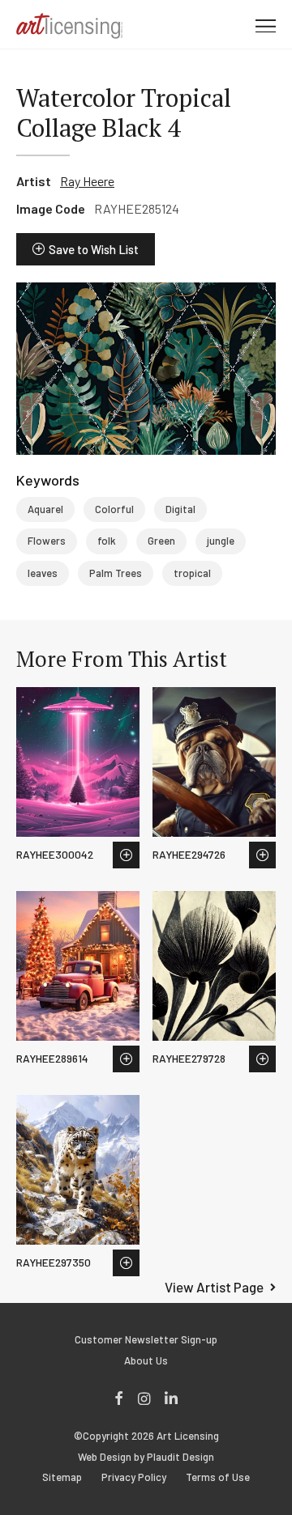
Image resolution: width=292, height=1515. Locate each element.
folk (106, 540)
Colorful (114, 509)
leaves (43, 573)
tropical (192, 573)
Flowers (47, 540)
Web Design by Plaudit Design (146, 1457)
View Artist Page (214, 1287)
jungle (220, 540)
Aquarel (45, 509)
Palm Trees (115, 573)
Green (161, 540)
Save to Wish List (94, 249)
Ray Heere (87, 181)
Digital (180, 509)
